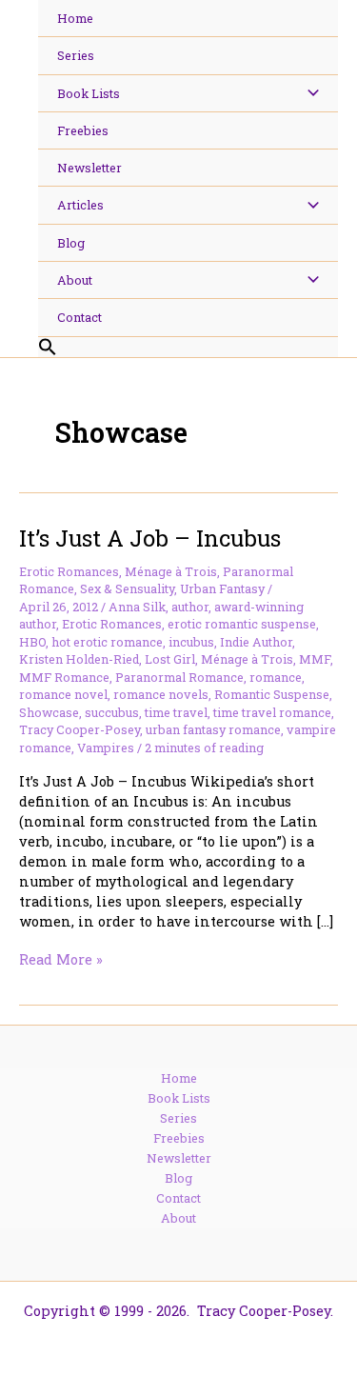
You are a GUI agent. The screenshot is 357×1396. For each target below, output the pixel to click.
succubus (112, 712)
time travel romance (272, 712)
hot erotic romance (107, 641)
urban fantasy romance (213, 729)
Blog (178, 1178)
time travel (176, 712)
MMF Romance (64, 677)
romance (275, 677)
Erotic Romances (69, 571)
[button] (188, 347)
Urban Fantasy (222, 588)
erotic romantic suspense (242, 623)
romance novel (63, 694)
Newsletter (179, 1158)
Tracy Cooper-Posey (79, 729)
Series (178, 1118)
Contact (178, 1198)
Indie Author (256, 641)
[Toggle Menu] (308, 93)
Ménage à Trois (171, 571)
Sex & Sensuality (127, 588)
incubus (191, 641)
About (178, 1218)
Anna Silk (137, 606)
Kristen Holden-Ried (79, 659)
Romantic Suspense (271, 694)
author (189, 606)
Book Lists (179, 1098)
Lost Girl (170, 659)
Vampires (105, 747)
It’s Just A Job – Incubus (150, 537)
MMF (314, 659)
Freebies (179, 1138)
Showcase (49, 712)
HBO (32, 641)
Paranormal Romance (179, 677)
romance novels (160, 694)
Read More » (61, 959)
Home (179, 1078)
